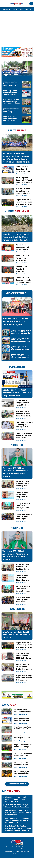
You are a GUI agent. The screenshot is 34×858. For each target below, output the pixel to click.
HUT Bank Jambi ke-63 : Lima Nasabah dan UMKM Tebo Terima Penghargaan (15, 321)
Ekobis (21, 9)
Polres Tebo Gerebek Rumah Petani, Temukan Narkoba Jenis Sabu (23, 247)
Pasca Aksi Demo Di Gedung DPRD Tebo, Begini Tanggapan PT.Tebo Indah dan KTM (24, 516)
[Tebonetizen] (16, 5)
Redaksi (18, 847)
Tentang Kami (10, 847)
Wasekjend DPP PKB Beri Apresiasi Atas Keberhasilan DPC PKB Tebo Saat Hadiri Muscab (15, 472)
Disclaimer (25, 847)
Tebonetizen (23, 851)
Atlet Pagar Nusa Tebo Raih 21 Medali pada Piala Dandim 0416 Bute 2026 (11, 101)
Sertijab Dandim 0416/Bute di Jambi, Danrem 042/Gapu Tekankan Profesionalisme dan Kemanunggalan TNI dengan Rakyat (24, 505)
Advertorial (6, 9)
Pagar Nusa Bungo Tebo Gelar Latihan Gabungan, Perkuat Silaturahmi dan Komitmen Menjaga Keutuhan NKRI (24, 677)
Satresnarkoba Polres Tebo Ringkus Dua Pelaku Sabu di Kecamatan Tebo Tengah (23, 258)
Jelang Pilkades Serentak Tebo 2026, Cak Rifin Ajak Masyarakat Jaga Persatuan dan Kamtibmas (24, 656)
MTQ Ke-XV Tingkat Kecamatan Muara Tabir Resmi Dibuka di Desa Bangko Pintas (22, 763)
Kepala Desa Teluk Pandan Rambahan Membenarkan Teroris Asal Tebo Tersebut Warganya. (18, 828)
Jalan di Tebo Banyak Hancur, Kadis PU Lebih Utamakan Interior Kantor (23, 402)
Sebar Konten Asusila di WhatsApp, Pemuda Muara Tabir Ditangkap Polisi (23, 269)
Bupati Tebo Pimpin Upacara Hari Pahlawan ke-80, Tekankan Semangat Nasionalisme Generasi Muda (21, 356)
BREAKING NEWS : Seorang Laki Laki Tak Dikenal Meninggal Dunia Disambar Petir (18, 812)
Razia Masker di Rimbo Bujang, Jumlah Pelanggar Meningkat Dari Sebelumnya (17, 820)
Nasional (28, 9)
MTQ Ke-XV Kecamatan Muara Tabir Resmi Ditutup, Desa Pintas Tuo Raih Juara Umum (23, 754)
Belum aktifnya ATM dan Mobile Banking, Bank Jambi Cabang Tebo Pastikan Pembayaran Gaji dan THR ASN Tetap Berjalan (24, 483)
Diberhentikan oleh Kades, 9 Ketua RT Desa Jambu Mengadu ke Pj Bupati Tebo (24, 435)
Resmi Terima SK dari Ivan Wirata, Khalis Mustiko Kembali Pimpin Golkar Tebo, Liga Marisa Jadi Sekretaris (23, 772)
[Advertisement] (17, 29)
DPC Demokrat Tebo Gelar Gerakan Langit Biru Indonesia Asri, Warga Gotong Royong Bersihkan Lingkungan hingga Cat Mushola (17, 71)
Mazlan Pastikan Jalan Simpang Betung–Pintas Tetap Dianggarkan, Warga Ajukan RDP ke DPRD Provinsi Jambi (11, 110)
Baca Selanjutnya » (22, 174)
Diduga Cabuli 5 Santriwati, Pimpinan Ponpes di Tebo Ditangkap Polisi (15, 799)
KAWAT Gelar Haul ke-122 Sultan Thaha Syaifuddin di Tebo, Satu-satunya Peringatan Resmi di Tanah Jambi (24, 666)
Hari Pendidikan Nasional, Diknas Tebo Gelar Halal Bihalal (23, 413)
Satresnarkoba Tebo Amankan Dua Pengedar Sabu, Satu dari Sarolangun (24, 280)
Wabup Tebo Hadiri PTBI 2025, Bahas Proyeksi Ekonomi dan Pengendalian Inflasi (21, 339)
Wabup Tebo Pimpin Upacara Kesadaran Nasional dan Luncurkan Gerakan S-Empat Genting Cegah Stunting (21, 347)
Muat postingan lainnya (17, 784)
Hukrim (14, 9)
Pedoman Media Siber (17, 849)
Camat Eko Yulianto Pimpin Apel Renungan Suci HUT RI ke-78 (24, 424)
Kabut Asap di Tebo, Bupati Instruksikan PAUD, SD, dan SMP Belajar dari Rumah (10, 92)
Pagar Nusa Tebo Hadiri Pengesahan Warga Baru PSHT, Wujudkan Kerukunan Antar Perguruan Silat (11, 118)
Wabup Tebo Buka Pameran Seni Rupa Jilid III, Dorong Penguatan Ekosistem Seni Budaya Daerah (21, 331)
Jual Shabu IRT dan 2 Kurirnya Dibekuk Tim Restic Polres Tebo (17, 806)
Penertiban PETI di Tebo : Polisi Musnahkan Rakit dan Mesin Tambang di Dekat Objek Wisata (17, 237)
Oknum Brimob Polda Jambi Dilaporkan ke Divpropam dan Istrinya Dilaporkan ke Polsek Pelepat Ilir (24, 494)
